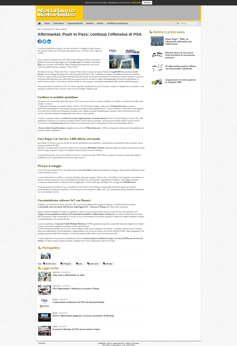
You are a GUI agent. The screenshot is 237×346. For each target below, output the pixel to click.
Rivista (100, 23)
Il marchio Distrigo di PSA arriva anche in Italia (76, 329)
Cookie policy (135, 2)
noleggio (67, 264)
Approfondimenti (75, 23)
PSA (39, 64)
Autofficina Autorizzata (117, 23)
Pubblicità (101, 343)
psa (80, 264)
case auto (93, 264)
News (47, 23)
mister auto (50, 264)
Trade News (58, 23)
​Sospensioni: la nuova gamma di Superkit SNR (180, 81)
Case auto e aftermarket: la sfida (68, 275)
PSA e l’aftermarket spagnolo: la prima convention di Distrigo (83, 316)
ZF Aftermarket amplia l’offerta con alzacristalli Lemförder (180, 67)
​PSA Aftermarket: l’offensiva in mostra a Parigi (76, 288)
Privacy (109, 343)
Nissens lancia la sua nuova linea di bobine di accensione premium (180, 55)
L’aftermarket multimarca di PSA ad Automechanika (78, 302)
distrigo (108, 264)
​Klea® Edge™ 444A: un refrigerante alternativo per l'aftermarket (178, 41)
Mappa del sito (118, 343)
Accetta (147, 3)
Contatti (128, 343)
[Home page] (39, 23)
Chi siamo (135, 343)
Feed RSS (41, 343)
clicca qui (76, 62)
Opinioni (90, 23)
